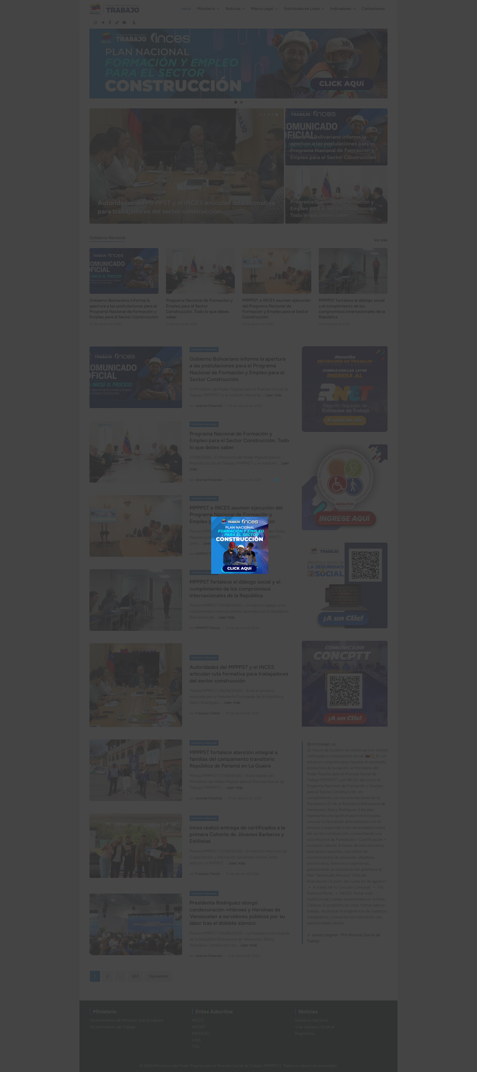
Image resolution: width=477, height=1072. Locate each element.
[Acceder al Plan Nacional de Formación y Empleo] (239, 545)
